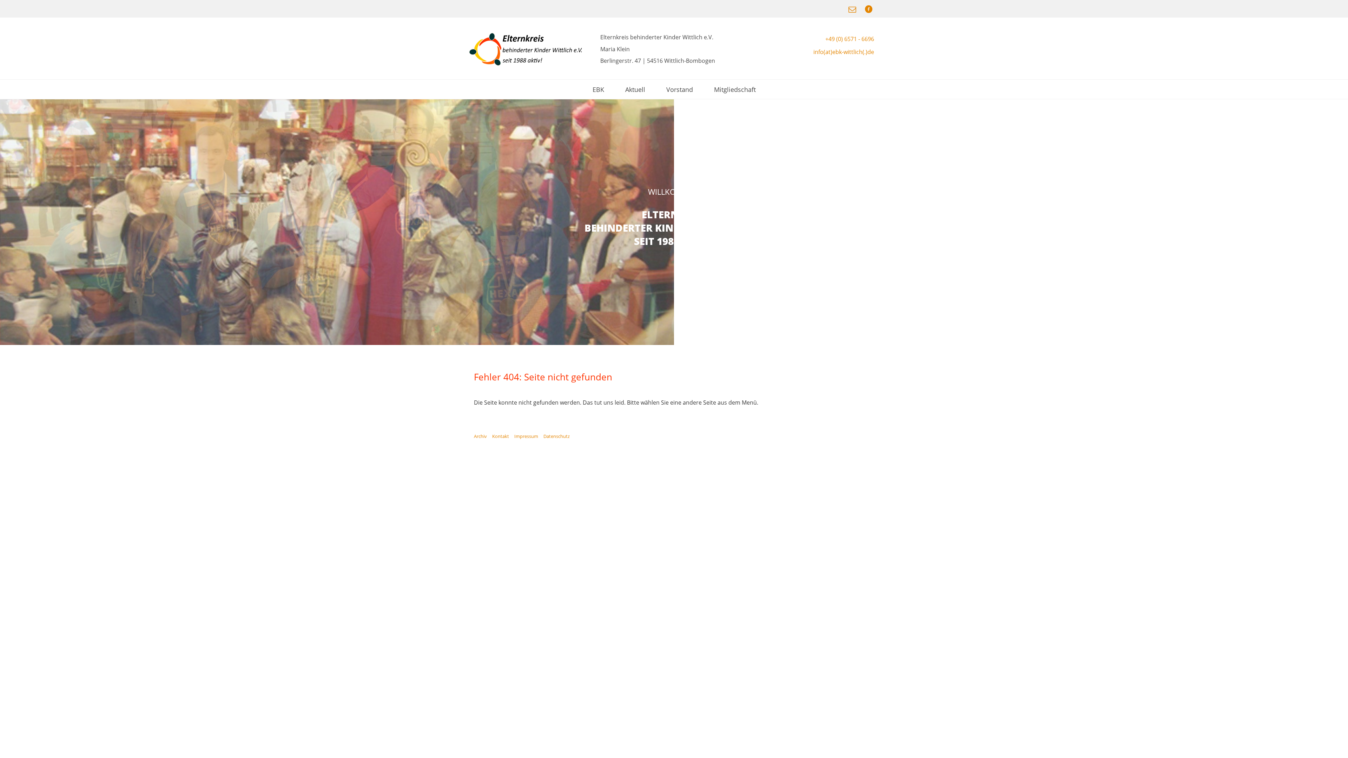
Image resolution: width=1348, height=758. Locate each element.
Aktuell (635, 89)
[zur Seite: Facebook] (868, 9)
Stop (1344, 353)
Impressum (526, 436)
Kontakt (500, 436)
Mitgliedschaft (735, 89)
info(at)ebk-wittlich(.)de (843, 52)
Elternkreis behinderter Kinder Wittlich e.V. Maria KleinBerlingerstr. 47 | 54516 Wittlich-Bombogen (657, 49)
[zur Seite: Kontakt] (853, 9)
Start (1339, 353)
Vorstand (679, 89)
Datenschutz (556, 436)
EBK (598, 89)
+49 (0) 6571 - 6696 (849, 39)
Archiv (480, 436)
